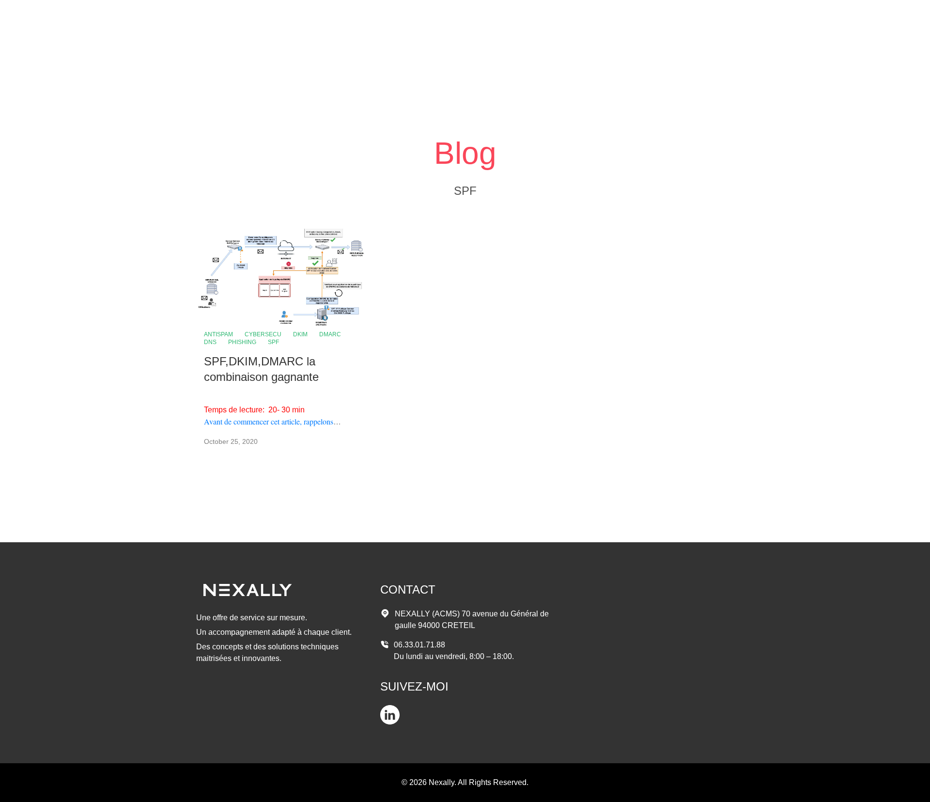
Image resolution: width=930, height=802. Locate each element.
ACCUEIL (669, 19)
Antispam (218, 334)
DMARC (330, 334)
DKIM (300, 334)
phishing (242, 342)
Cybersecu (263, 334)
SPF (273, 342)
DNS (210, 342)
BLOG (714, 19)
